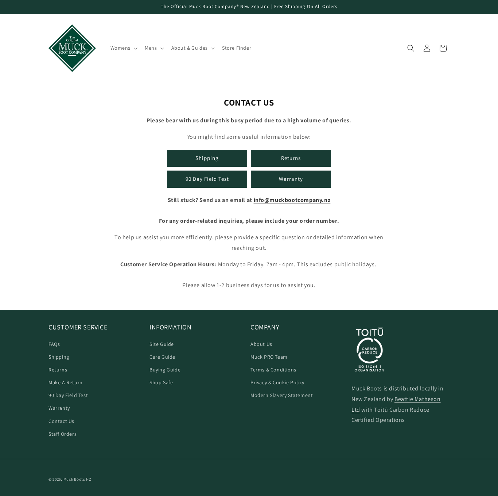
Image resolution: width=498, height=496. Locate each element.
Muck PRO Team (269, 357)
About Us (261, 344)
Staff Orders (62, 434)
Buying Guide (164, 369)
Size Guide (161, 344)
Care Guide (162, 357)
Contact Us (61, 421)
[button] (123, 48)
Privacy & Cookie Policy (277, 382)
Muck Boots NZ (77, 479)
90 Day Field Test (207, 178)
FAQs (54, 344)
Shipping (207, 157)
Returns (291, 157)
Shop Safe (161, 382)
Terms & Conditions (273, 369)
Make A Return (65, 382)
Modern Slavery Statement (281, 395)
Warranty (291, 178)
